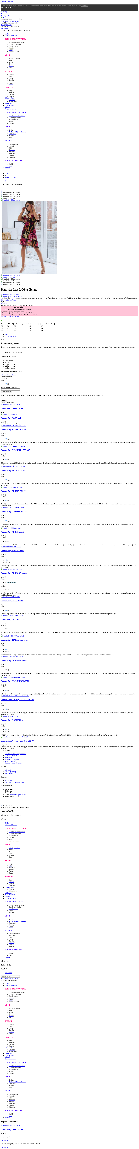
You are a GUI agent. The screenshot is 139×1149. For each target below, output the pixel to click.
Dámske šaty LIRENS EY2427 (14, 619)
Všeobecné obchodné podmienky (15, 754)
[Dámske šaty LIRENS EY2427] (12, 615)
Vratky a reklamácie (11, 761)
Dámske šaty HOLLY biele (12, 720)
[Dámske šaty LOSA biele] (69, 294)
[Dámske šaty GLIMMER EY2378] (13, 677)
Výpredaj (8, 107)
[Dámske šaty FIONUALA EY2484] (13, 467)
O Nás (7, 34)
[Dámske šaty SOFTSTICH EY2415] (13, 426)
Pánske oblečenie (10, 109)
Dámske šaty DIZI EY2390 (12, 601)
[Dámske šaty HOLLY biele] (10, 716)
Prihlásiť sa (4, 1140)
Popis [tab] (6, 334)
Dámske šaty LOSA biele (11, 418)
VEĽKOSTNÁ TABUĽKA (10, 316)
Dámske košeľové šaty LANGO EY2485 (17, 700)
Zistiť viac (84, 6)
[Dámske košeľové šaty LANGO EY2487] (15, 737)
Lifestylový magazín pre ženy (14, 782)
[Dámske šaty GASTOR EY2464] (12, 507)
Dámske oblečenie (11, 35)
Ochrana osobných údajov (13, 763)
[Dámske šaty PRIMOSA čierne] (12, 656)
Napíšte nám (9, 757)
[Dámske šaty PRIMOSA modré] (12, 569)
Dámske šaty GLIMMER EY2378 (15, 681)
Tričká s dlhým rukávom (17, 132)
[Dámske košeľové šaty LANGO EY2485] (15, 696)
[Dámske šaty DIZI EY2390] (10, 597)
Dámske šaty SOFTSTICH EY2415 (16, 430)
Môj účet (8, 770)
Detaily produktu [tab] (10, 336)
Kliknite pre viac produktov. (10, 21)
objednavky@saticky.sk (18, 795)
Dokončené (10, 2)
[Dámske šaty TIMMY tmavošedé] (12, 636)
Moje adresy (9, 773)
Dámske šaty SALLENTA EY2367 (15, 450)
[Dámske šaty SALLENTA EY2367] (13, 446)
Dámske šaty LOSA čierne (12, 408)
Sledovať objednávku (12, 759)
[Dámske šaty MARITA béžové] (69, 296)
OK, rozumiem (6, 7)
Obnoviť (3, 2)
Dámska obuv (9, 98)
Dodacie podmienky (11, 755)
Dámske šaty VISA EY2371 (12, 551)
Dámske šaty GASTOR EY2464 (14, 511)
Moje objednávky (10, 772)
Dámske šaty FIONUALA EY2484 (15, 470)
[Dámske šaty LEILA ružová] (11, 528)
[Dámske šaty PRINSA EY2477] (12, 487)
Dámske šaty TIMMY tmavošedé (14, 640)
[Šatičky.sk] (5, 12)
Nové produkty (10, 105)
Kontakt (7, 168)
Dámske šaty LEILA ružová (12, 532)
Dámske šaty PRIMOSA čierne (13, 660)
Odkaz (3, 378)
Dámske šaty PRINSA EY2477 (13, 491)
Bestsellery (8, 103)
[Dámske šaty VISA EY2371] (11, 547)
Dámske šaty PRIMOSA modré (14, 573)
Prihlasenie (8, 973)
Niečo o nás (9, 780)
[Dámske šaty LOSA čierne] (10, 200)
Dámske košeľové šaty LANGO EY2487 (17, 741)
